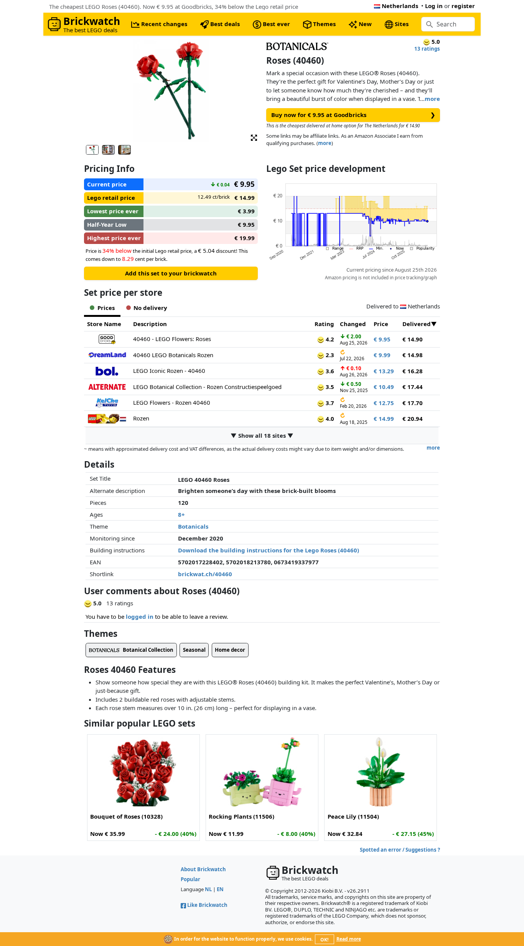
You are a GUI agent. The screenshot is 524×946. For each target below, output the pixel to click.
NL (208, 889)
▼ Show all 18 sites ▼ (262, 435)
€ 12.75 (384, 403)
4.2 (329, 339)
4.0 (329, 418)
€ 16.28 (412, 371)
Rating (324, 324)
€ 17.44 (412, 387)
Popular (190, 879)
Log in (434, 6)
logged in (139, 616)
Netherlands (400, 6)
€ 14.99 (384, 418)
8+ (181, 514)
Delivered (416, 324)
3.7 (329, 403)
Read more (348, 939)
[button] (254, 137)
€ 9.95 (382, 339)
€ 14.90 (412, 339)
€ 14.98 (412, 355)
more (432, 98)
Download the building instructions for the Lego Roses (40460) (268, 550)
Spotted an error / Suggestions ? (400, 849)
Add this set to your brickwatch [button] (171, 273)
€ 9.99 (382, 355)
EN (220, 889)
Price (381, 324)
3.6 (329, 371)
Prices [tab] (106, 307)
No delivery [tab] (150, 307)
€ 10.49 (384, 387)
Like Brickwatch (207, 905)
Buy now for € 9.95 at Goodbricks (353, 115)
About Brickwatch (203, 869)
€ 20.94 (412, 418)
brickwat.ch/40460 (205, 574)
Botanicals (193, 526)
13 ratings (427, 48)
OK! (324, 939)
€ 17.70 (412, 403)
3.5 (329, 387)
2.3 (329, 355)
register (463, 6)
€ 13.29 (384, 371)
